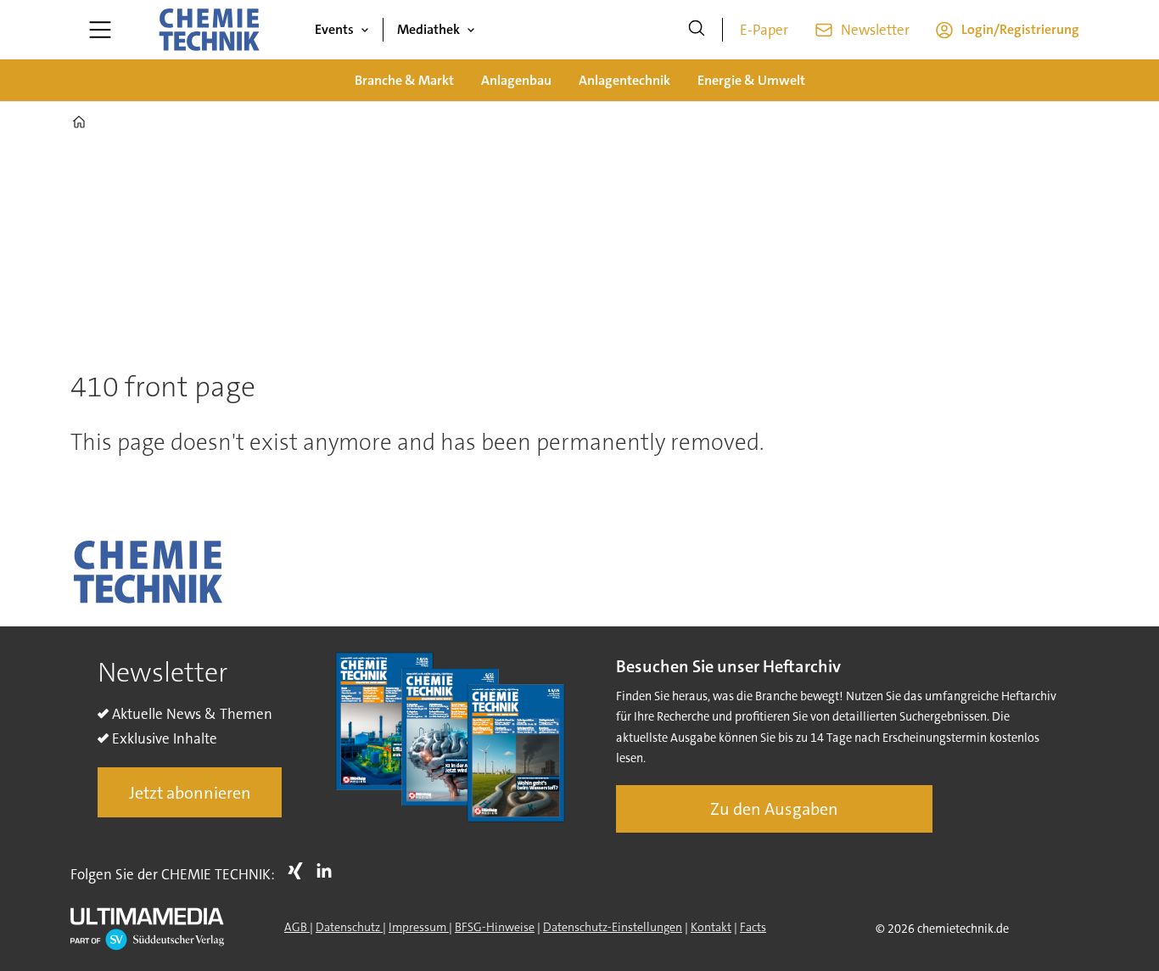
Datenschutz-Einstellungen (612, 927)
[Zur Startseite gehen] (209, 30)
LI (328, 870)
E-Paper (764, 29)
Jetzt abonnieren (190, 793)
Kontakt (711, 927)
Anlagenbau (516, 80)
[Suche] (697, 30)
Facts (753, 927)
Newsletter (875, 29)
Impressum (419, 927)
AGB (297, 927)
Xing (299, 870)
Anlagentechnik (624, 80)
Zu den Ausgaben (774, 809)
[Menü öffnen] (100, 29)
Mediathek (428, 29)
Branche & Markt (404, 80)
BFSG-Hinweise (495, 927)
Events (334, 29)
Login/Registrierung (1020, 29)
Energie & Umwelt (751, 80)
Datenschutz (349, 927)
